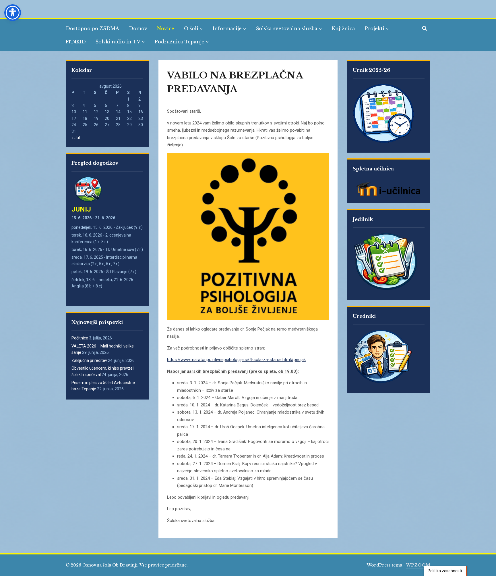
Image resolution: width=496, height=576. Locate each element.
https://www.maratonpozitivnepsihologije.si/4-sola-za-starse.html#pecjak (236, 359)
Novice (165, 28)
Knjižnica (343, 28)
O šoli (191, 28)
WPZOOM (418, 565)
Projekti (374, 28)
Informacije (227, 28)
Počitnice (79, 338)
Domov (138, 28)
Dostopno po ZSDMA (92, 28)
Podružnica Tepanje (179, 42)
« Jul (75, 137)
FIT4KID (76, 42)
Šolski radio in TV (118, 42)
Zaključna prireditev (89, 360)
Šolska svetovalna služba (286, 28)
